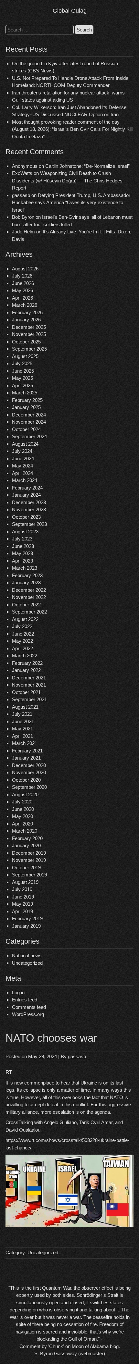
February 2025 (27, 400)
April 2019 (22, 911)
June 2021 (23, 721)
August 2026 (25, 268)
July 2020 (22, 801)
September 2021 (29, 699)
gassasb (77, 1056)
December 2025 (29, 327)
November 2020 (29, 772)
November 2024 (29, 422)
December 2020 (29, 765)
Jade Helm (23, 231)
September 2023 (29, 524)
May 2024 (22, 465)
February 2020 (27, 838)
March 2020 (24, 831)
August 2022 (25, 619)
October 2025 (26, 341)
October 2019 (26, 867)
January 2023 (26, 582)
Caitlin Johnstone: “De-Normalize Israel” (87, 166)
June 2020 (23, 809)
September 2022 (29, 611)
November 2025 (29, 334)
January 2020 (26, 845)
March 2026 (24, 305)
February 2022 (27, 663)
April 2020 (22, 823)
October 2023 (26, 517)
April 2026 (22, 298)
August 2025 (25, 356)
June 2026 (23, 283)
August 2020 (25, 794)
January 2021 (26, 758)
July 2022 (22, 626)
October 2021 (26, 692)
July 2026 (22, 276)
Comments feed (29, 1007)
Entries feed (24, 999)
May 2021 (22, 728)
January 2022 (26, 670)
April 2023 (22, 561)
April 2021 (22, 736)
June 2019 (23, 896)
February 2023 (27, 575)
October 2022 (26, 604)
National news (27, 955)
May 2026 (22, 290)
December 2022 (29, 590)
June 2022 (23, 634)
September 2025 (29, 349)
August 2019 (25, 882)
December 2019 (29, 853)
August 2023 (25, 531)
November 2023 (29, 509)
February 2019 (27, 918)
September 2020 (29, 787)
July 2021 (22, 714)
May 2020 (22, 816)
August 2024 (25, 444)
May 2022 (22, 641)
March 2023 (24, 568)
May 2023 (22, 553)
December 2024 (29, 414)
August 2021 (25, 707)
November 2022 (29, 597)
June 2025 (23, 371)
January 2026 (26, 319)
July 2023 (22, 538)
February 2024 (27, 487)
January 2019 (26, 926)
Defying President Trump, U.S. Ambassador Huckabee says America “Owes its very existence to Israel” (71, 202)
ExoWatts (22, 173)
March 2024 (24, 480)
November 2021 (29, 685)
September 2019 (29, 874)
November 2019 (29, 860)
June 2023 (23, 546)
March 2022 (24, 655)
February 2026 (27, 312)
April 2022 (22, 648)
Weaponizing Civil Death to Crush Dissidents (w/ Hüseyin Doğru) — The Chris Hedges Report (67, 180)
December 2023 (29, 502)
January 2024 (26, 495)
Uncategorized (27, 963)
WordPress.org (28, 1014)
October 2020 (26, 780)
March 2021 (24, 743)
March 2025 (24, 392)
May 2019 (22, 904)
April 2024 (22, 473)
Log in (18, 992)
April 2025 (22, 385)
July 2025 (22, 363)
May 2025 (22, 378)
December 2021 (29, 677)
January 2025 (26, 407)
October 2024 (26, 429)
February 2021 (27, 750)
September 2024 (29, 436)
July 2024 (22, 451)
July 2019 (22, 889)
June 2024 (23, 458)
